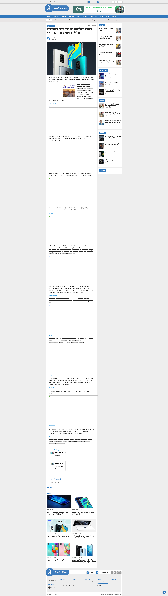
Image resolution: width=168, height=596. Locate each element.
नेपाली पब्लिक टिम (52, 581)
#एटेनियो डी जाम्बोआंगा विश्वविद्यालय (74, 20)
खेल (78, 17)
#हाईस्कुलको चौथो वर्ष (106, 20)
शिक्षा (101, 17)
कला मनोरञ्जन (94, 17)
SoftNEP (119, 594)
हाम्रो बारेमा (50, 578)
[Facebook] (113, 1)
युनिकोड (89, 586)
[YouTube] (119, 1)
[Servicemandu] (98, 13)
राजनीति (64, 17)
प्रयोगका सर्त (57, 594)
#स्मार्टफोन (52, 479)
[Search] (121, 1)
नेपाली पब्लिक (53, 38)
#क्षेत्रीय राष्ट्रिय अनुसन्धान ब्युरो (95, 20)
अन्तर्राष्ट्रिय (114, 17)
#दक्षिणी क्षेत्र (64, 20)
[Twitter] (116, 1)
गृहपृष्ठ (48, 17)
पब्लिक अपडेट (56, 17)
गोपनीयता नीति (51, 594)
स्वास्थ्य (107, 17)
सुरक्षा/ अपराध (85, 17)
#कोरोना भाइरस (56, 20)
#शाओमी (58, 479)
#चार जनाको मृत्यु (85, 20)
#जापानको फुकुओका (116, 20)
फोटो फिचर (71, 17)
